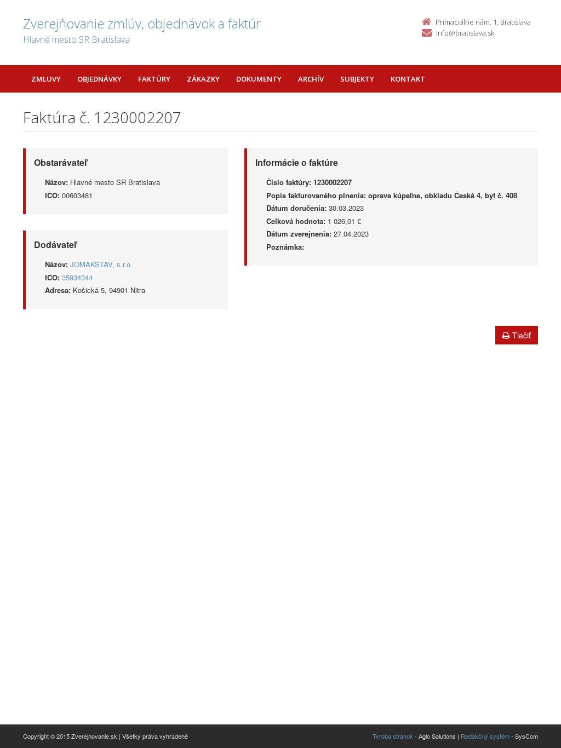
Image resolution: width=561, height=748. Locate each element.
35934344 (77, 277)
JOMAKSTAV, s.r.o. (101, 264)
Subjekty (357, 79)
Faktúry (154, 79)
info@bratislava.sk (465, 33)
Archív (311, 79)
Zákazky (203, 79)
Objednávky (99, 79)
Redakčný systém (485, 736)
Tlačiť (521, 335)
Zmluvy (46, 79)
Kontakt (408, 79)
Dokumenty (259, 79)
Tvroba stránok (393, 736)
